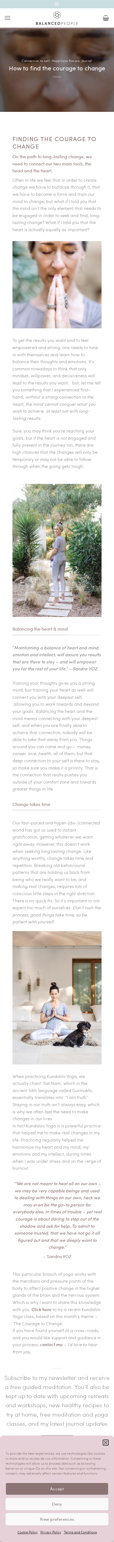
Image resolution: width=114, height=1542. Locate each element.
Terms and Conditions (80, 1532)
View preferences (57, 1519)
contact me (51, 1344)
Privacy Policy (50, 1532)
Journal (87, 61)
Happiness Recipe (66, 61)
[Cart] (106, 18)
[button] (105, 1442)
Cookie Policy (27, 1532)
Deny (57, 1504)
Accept (57, 1488)
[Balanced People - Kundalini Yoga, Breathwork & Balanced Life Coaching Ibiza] (57, 18)
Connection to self (36, 61)
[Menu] (8, 18)
